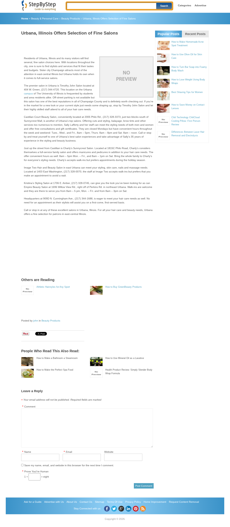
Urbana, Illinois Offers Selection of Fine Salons (109, 18)
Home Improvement (155, 501)
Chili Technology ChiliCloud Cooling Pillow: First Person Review (185, 121)
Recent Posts (195, 34)
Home (24, 18)
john (35, 320)
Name (27, 452)
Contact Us (86, 501)
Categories (184, 5)
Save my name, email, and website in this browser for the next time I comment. (69, 465)
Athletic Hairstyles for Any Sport (53, 287)
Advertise (200, 5)
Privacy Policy (133, 501)
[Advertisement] (86, 44)
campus (28, 93)
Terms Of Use (115, 501)
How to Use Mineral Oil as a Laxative (124, 358)
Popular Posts (168, 34)
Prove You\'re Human (36, 471)
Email (69, 452)
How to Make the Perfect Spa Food (54, 369)
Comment (29, 406)
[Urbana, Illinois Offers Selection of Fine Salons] (126, 77)
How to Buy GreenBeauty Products (123, 287)
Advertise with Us (54, 501)
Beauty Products (70, 18)
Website (108, 451)
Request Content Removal (184, 501)
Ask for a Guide (33, 501)
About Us (71, 501)
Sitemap (99, 501)
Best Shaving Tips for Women (187, 92)
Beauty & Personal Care (44, 18)
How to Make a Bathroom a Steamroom (57, 358)
